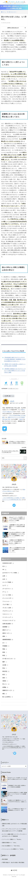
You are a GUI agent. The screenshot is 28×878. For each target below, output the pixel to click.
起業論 (5, 687)
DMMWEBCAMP (8, 563)
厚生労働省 (5, 859)
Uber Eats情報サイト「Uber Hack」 (11, 845)
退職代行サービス (8, 690)
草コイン (5, 684)
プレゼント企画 (7, 607)
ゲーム (5, 591)
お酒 (4, 576)
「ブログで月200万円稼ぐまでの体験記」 (11, 497)
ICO (4, 566)
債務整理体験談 (7, 639)
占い (4, 642)
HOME (14, 870)
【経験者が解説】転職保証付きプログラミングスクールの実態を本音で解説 (14, 7)
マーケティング (7, 617)
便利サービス (7, 633)
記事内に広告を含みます (13, 27)
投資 (4, 652)
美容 (4, 677)
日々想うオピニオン (13, 388)
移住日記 (5, 671)
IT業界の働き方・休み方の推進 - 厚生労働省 (13, 862)
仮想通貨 (5, 626)
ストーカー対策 (7, 595)
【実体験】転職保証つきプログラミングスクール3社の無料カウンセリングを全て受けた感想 (15, 370)
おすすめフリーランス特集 (10, 572)
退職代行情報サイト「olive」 (9, 842)
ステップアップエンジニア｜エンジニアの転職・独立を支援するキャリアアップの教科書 (14, 830)
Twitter (4, 431)
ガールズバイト (7, 588)
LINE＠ (21, 419)
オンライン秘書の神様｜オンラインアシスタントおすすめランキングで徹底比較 (14, 835)
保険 (4, 636)
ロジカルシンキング (8, 620)
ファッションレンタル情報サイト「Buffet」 (13, 849)
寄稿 (4, 649)
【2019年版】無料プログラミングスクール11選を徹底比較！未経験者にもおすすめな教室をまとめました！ (15, 359)
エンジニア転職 (7, 582)
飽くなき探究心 (7, 696)
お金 (4, 579)
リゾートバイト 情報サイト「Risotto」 (12, 839)
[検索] (25, 458)
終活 (4, 674)
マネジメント (6, 614)
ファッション (6, 601)
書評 (4, 661)
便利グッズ (6, 630)
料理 (4, 655)
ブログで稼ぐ (6, 604)
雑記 (4, 693)
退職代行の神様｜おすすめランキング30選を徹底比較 (14, 824)
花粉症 (5, 680)
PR (4, 569)
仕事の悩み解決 (7, 623)
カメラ (5, 585)
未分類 (5, 665)
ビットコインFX (7, 598)
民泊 (4, 668)
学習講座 (5, 646)
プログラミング (7, 611)
